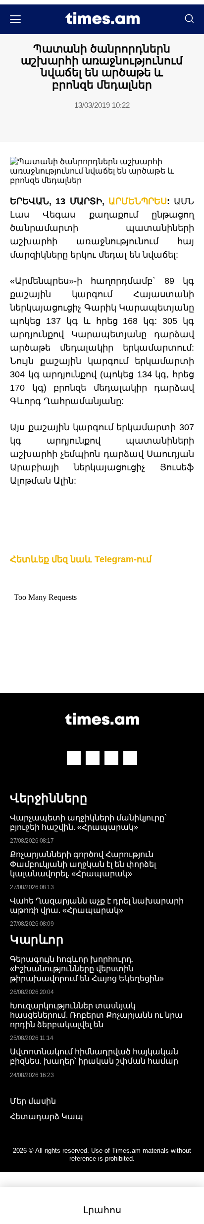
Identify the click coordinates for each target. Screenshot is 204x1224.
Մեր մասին (33, 1101)
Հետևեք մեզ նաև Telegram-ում (81, 559)
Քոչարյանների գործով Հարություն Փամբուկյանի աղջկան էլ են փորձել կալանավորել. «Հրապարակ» (83, 863)
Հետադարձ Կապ (46, 1116)
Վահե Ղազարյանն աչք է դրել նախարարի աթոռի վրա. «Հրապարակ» (97, 905)
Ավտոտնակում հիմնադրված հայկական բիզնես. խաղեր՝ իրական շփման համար (94, 1056)
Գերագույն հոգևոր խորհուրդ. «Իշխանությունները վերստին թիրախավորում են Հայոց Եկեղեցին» (87, 968)
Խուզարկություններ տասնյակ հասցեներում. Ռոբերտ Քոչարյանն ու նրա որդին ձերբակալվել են (96, 1015)
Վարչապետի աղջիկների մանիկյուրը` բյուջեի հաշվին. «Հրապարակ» (88, 822)
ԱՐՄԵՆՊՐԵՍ (137, 201)
